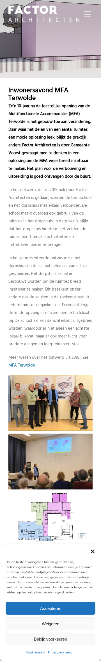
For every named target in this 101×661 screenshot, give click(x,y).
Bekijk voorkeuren (50, 639)
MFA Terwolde (22, 365)
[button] (92, 551)
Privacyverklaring (60, 652)
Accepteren (50, 608)
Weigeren (50, 623)
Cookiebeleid (35, 652)
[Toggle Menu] (88, 13)
